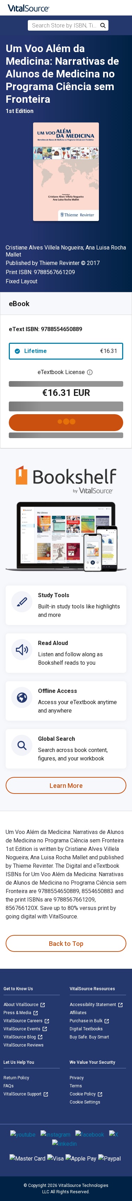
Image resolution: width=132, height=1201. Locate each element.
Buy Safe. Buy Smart (89, 1037)
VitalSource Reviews (24, 1045)
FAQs (9, 1085)
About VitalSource (21, 1004)
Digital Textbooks (86, 1028)
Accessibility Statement (93, 1004)
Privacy (77, 1077)
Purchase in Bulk (86, 1020)
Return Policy (16, 1077)
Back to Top (66, 943)
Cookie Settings (85, 1102)
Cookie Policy (83, 1094)
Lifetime (70, 351)
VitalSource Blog (20, 1037)
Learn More (66, 785)
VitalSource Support (23, 1094)
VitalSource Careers (24, 1020)
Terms (76, 1085)
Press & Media (18, 1012)
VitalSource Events (23, 1028)
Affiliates (78, 1012)
